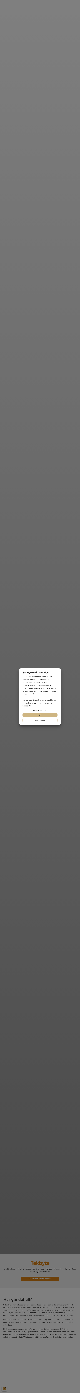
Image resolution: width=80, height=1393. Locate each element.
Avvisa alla (40, 720)
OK (40, 715)
